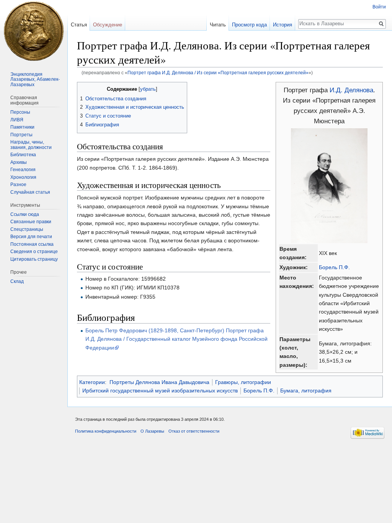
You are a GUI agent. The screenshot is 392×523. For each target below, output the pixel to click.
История (282, 25)
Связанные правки (30, 221)
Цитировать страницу (34, 259)
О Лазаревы (152, 431)
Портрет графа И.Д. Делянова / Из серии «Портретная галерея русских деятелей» (218, 72)
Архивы (18, 162)
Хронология (23, 177)
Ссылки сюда (24, 214)
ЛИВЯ (16, 120)
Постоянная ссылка (32, 244)
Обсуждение (107, 25)
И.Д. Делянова (351, 90)
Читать (218, 25)
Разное (18, 184)
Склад (17, 281)
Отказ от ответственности (193, 431)
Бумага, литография (306, 390)
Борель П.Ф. (334, 267)
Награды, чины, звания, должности (31, 144)
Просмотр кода (249, 25)
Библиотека (23, 154)
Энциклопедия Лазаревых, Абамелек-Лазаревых (35, 79)
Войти (379, 7)
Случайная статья (30, 192)
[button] (84, 88)
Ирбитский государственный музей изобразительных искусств (160, 390)
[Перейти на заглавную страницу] (33, 30)
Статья (79, 25)
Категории (92, 382)
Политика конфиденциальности (105, 431)
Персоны (20, 112)
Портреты (21, 134)
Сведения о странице (34, 251)
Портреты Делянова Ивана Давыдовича (159, 382)
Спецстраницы (26, 229)
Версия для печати (31, 236)
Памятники (22, 127)
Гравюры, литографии (243, 382)
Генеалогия (23, 169)
